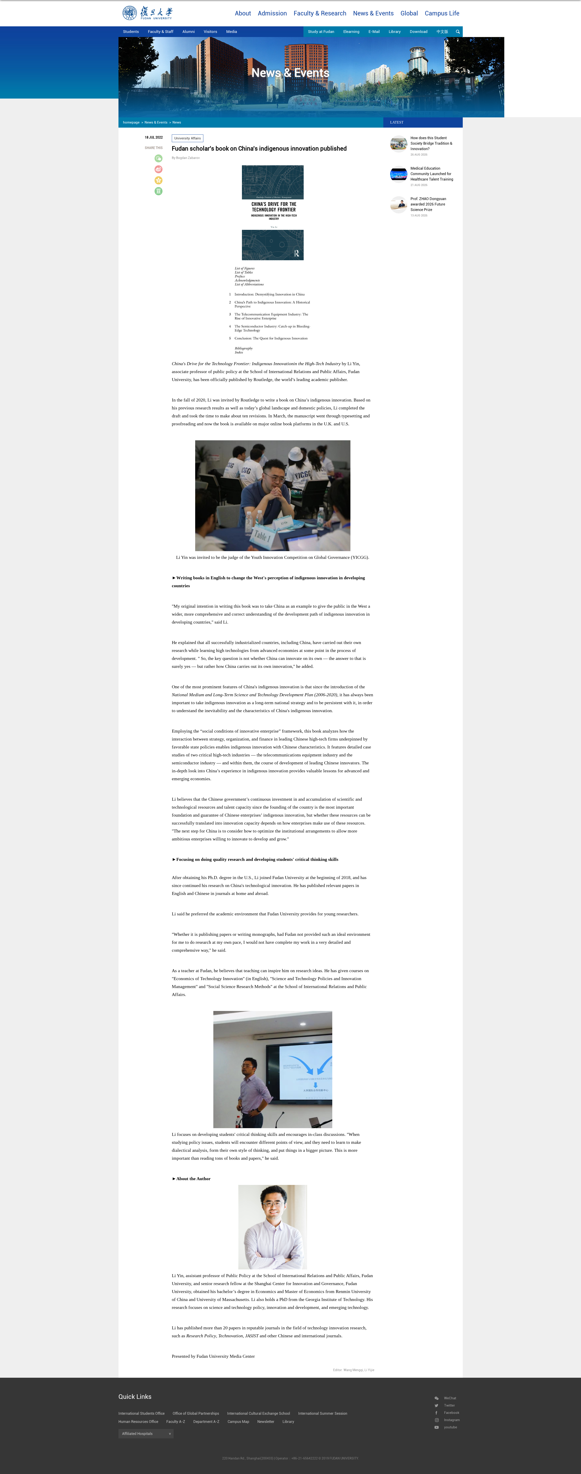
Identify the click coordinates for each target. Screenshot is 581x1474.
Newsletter (265, 1421)
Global (409, 13)
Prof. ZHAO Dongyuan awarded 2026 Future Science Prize (428, 204)
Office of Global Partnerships (196, 1413)
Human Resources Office (138, 1421)
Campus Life (442, 13)
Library (395, 31)
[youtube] (436, 1427)
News (176, 122)
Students (131, 31)
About (243, 13)
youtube (450, 1427)
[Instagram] (436, 1420)
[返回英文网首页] (147, 7)
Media (231, 31)
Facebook (451, 1413)
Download (419, 31)
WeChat (450, 1398)
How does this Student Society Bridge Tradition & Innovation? (431, 143)
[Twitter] (436, 1405)
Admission (272, 13)
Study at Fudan (321, 31)
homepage (131, 122)
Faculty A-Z (175, 1421)
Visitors (210, 31)
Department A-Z (206, 1421)
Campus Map (238, 1421)
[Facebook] (436, 1413)
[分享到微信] (161, 158)
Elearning (351, 31)
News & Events (373, 13)
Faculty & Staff (160, 31)
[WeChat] (436, 1398)
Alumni (188, 31)
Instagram (452, 1420)
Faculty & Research (320, 13)
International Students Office (141, 1413)
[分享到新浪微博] (161, 169)
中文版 (442, 31)
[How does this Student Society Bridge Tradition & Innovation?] (398, 144)
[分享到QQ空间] (161, 180)
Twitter (449, 1405)
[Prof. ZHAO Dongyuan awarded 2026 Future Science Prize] (398, 204)
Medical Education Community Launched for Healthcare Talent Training (432, 173)
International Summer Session (322, 1413)
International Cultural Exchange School (258, 1413)
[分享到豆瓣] (161, 191)
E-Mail (374, 31)
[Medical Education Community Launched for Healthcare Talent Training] (398, 174)
